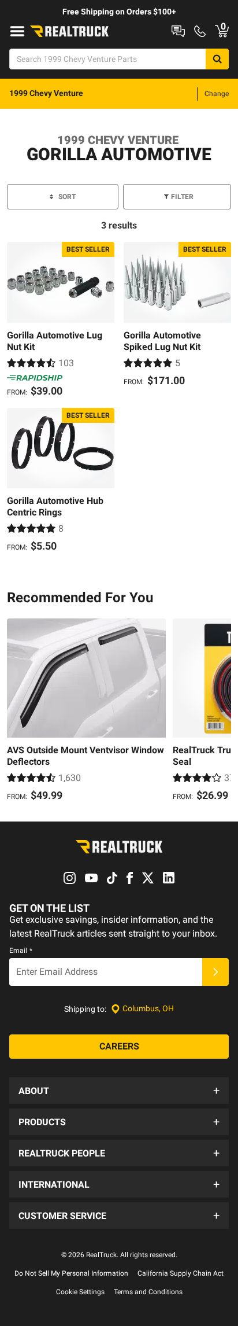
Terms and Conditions (148, 1292)
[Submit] (215, 972)
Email (20, 950)
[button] (119, 1090)
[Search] (217, 59)
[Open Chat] (178, 31)
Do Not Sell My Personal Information (71, 1273)
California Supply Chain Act (180, 1273)
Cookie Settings (80, 1292)
